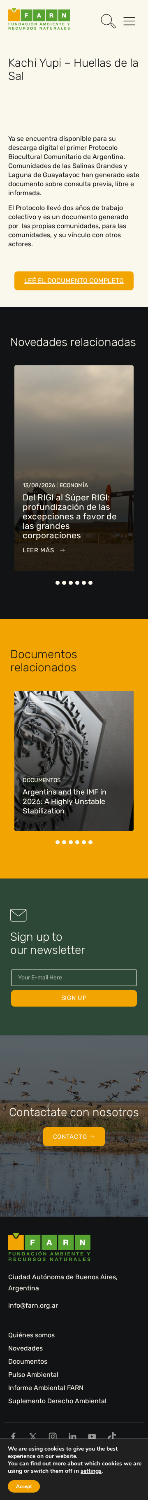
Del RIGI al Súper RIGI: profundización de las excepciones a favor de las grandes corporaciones (70, 516)
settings (91, 1471)
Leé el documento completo (74, 281)
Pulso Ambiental (33, 1375)
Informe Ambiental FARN (45, 1388)
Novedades (25, 1348)
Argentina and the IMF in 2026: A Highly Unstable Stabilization (64, 801)
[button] (58, 583)
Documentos (27, 1361)
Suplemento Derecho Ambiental (57, 1401)
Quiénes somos (31, 1335)
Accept (24, 1486)
